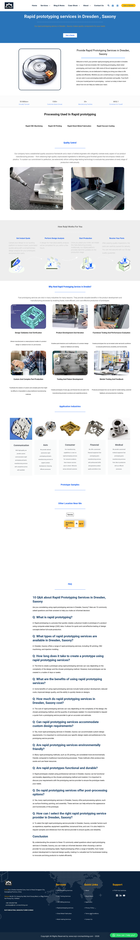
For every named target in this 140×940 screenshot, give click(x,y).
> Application (88, 902)
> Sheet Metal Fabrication (64, 913)
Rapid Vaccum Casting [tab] (106, 126)
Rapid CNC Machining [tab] (34, 126)
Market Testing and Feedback (111, 379)
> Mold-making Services (63, 919)
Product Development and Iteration (70, 333)
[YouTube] (124, 895)
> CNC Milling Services (63, 902)
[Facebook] (113, 6)
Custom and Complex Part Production (28, 379)
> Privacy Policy (89, 908)
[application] (49, 5)
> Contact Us (88, 919)
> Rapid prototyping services (64, 908)
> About (86, 890)
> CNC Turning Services (63, 896)
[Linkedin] (117, 6)
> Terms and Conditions (91, 913)
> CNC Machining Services (64, 890)
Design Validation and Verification (28, 333)
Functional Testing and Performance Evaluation (111, 333)
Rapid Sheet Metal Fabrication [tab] (79, 126)
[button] (109, 5)
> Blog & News (88, 896)
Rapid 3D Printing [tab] (55, 126)
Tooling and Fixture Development (70, 379)
